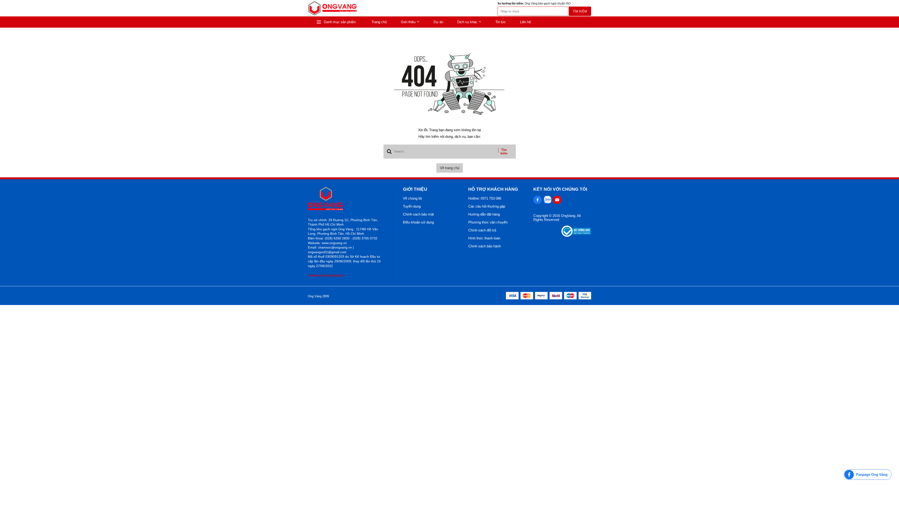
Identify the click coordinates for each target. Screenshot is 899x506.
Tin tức (500, 22)
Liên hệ (525, 22)
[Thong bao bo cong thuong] (576, 236)
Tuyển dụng (412, 206)
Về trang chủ (449, 168)
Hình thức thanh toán (484, 238)
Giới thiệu (408, 22)
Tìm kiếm (580, 11)
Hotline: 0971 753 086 (484, 198)
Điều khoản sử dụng (418, 222)
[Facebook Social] (537, 200)
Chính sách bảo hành (484, 246)
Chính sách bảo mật (418, 214)
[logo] (332, 8)
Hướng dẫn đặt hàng (484, 214)
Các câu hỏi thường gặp (486, 206)
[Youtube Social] (557, 200)
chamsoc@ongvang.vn (326, 275)
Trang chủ (379, 22)
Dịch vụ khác (467, 22)
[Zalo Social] (547, 200)
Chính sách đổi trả (482, 230)
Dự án (438, 22)
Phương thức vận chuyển (488, 222)
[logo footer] (345, 199)
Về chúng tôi (412, 198)
